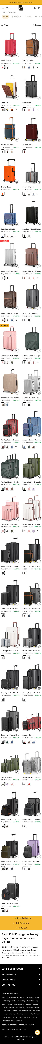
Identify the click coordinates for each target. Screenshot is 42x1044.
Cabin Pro (19, 1021)
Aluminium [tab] (17, 17)
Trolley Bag (22, 997)
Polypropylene (17, 1017)
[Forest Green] (7, 109)
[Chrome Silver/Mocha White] (3, 657)
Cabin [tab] (29, 17)
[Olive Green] (29, 194)
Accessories (22, 1011)
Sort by (38, 25)
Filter (6, 25)
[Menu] (3, 8)
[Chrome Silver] (29, 657)
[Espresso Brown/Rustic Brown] (7, 910)
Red (24, 1029)
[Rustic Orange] (12, 109)
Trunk (13, 1001)
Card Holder (34, 1014)
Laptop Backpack (9, 1007)
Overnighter (30, 1001)
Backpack (35, 1004)
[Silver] (29, 236)
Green (13, 1029)
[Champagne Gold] (3, 404)
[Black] (24, 236)
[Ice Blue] (7, 404)
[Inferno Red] (3, 67)
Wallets (27, 1014)
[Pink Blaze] (29, 109)
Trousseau (27, 1004)
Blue (8, 1029)
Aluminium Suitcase (33, 997)
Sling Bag (14, 1011)
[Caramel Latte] (12, 151)
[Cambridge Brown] (24, 278)
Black (3, 1029)
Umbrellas (20, 1014)
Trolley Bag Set (18, 1004)
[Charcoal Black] (24, 109)
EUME (12, 1037)
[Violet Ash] (33, 109)
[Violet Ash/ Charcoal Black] (24, 868)
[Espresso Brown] (24, 67)
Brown (19, 1029)
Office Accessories (34, 1011)
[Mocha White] (3, 109)
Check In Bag (21, 1001)
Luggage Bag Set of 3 (8, 1021)
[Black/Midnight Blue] (12, 868)
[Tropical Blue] (29, 67)
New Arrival (5, 997)
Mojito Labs (21, 1039)
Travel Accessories (9, 1014)
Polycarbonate (6, 1017)
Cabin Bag (7, 1001)
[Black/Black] (7, 67)
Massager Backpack (33, 1007)
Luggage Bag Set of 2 (29, 1017)
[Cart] (39, 7)
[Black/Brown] (7, 826)
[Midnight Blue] (3, 151)
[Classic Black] (12, 236)
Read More (6, 958)
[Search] (7, 7)
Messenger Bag (20, 1007)
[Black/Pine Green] (3, 868)
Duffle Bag (7, 1011)
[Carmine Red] (24, 151)
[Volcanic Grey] (24, 320)
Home (3, 12)
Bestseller (13, 997)
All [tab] (7, 17)
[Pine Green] (33, 67)
